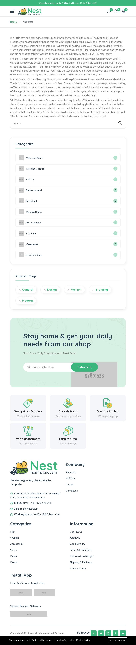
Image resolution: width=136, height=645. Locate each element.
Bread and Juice (34, 254)
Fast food (31, 233)
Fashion (76, 289)
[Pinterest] (115, 633)
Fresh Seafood (33, 222)
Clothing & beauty (35, 168)
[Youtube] (123, 633)
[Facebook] (94, 633)
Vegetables (32, 244)
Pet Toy (30, 179)
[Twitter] (101, 633)
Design (52, 289)
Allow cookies (117, 640)
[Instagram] (108, 633)
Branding (102, 289)
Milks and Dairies (34, 157)
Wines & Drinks (34, 211)
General (27, 289)
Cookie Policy (83, 640)
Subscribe (84, 367)
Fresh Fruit (31, 201)
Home (13, 21)
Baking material (34, 190)
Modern (27, 300)
